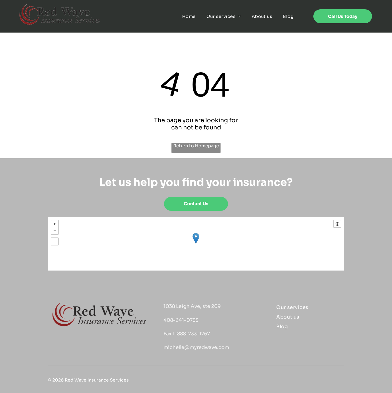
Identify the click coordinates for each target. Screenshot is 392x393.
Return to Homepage (196, 146)
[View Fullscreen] (54, 241)
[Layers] (337, 223)
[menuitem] (189, 16)
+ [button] (54, 223)
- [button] (54, 230)
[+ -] (196, 244)
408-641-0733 (180, 320)
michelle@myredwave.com (196, 347)
